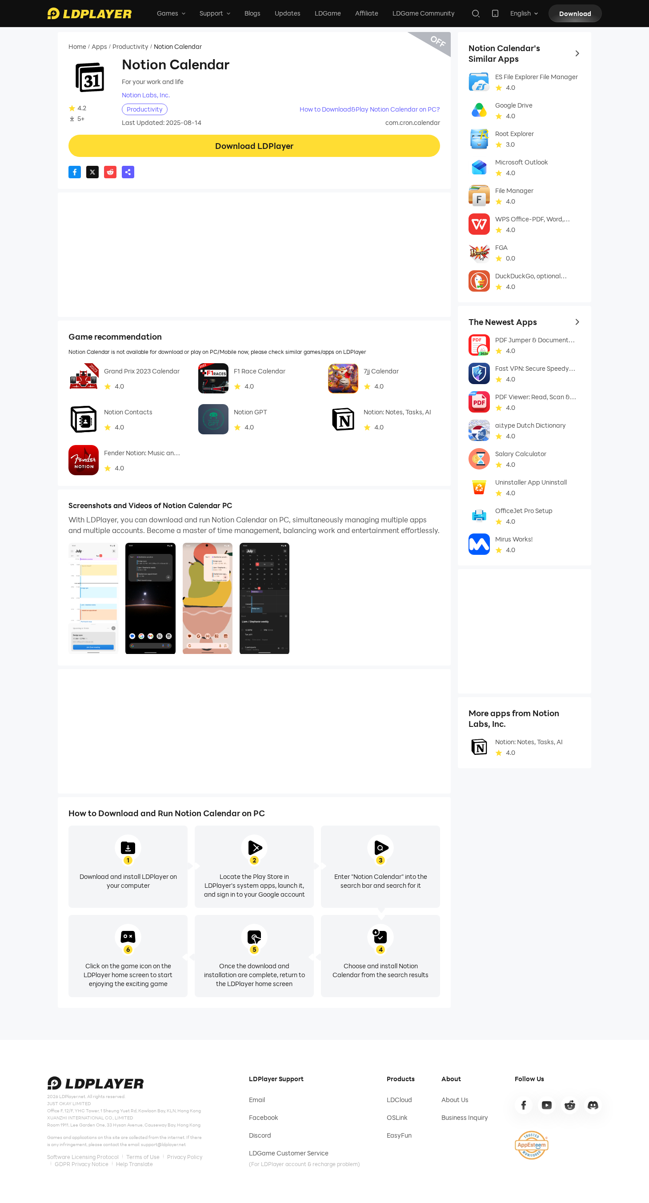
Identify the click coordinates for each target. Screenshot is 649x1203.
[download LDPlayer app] (495, 13)
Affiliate (366, 13)
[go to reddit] (570, 1105)
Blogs (252, 13)
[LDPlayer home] (89, 13)
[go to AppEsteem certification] (532, 1145)
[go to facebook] (524, 1105)
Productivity (130, 47)
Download (575, 13)
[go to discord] (593, 1105)
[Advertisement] (254, 254)
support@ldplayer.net (163, 1144)
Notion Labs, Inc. (146, 95)
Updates (287, 13)
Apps (99, 47)
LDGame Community (424, 13)
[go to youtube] (547, 1105)
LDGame (328, 13)
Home (77, 47)
